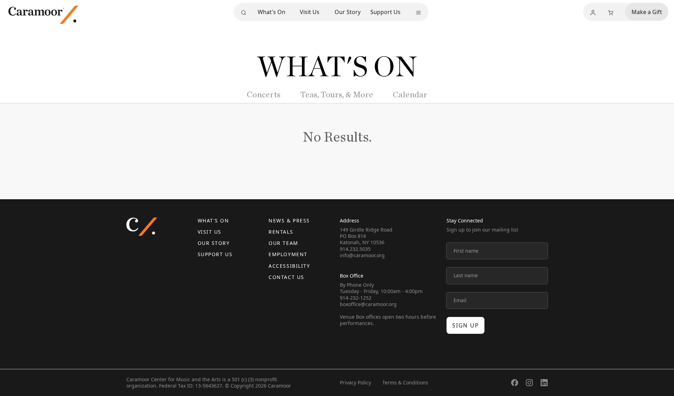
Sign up (465, 325)
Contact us (286, 277)
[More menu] (418, 13)
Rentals (281, 231)
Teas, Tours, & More (336, 95)
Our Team (283, 243)
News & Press (289, 220)
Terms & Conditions (405, 382)
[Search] (243, 13)
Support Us (385, 12)
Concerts (263, 95)
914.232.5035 (355, 249)
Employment (288, 254)
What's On (271, 12)
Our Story (348, 12)
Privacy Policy (355, 382)
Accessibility (289, 265)
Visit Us (309, 12)
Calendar (410, 95)
